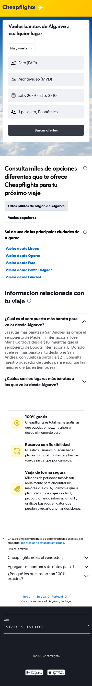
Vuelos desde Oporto (23, 256)
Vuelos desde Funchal (23, 277)
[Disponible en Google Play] (34, 673)
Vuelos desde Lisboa (22, 248)
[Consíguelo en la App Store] (56, 673)
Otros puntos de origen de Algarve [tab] (36, 206)
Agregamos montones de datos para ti (41, 566)
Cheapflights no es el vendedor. (35, 557)
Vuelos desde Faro (20, 263)
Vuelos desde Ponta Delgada (29, 270)
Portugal (57, 596)
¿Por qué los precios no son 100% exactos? (36, 576)
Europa (41, 596)
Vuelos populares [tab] (22, 218)
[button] (46, 63)
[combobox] (22, 48)
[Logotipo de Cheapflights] (19, 7)
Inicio (26, 596)
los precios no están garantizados (42, 543)
